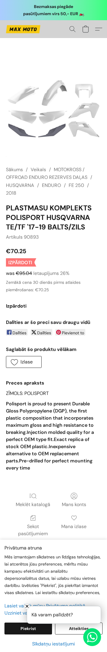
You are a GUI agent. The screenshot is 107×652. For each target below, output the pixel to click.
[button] (24, 29)
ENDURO (51, 185)
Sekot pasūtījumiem (33, 530)
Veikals (38, 169)
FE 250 (76, 185)
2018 (11, 193)
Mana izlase (73, 526)
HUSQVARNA (20, 185)
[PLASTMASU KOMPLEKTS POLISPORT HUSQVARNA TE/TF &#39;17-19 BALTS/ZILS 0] (53, 109)
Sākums (14, 169)
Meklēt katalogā (33, 504)
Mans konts (74, 504)
